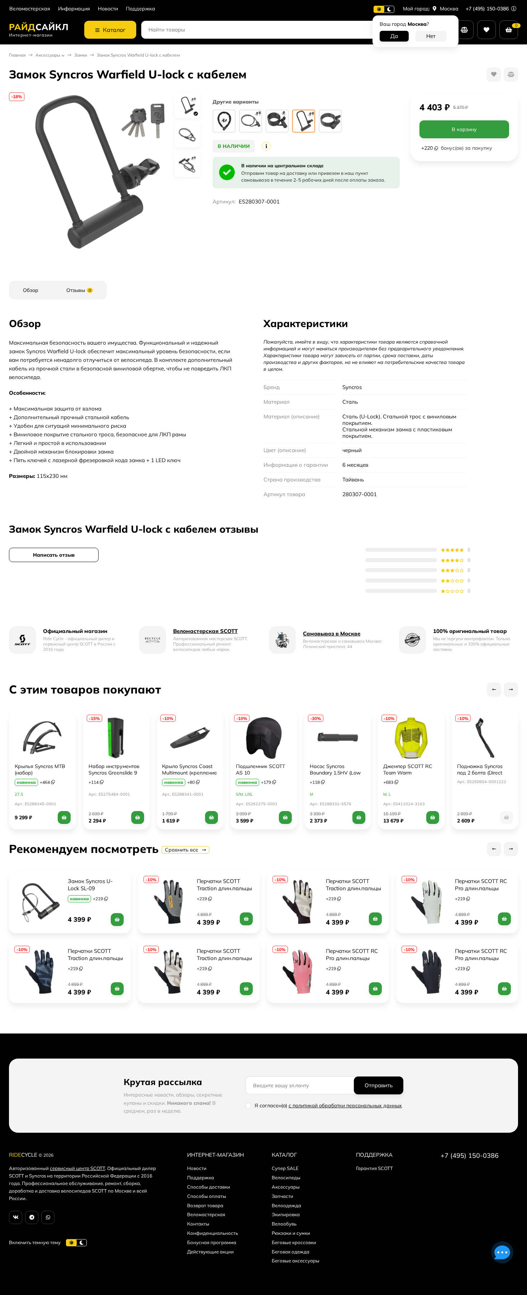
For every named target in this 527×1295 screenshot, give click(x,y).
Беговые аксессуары (295, 1260)
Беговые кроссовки (294, 1242)
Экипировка (286, 1214)
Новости (108, 9)
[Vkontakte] (15, 1217)
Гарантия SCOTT (374, 1168)
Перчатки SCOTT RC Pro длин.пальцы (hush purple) (481, 958)
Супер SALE (285, 1168)
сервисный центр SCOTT (77, 1168)
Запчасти (282, 1196)
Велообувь (284, 1224)
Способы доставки (208, 1187)
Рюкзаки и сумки (291, 1233)
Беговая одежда (290, 1252)
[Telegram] (31, 1217)
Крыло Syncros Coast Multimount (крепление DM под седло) (189, 772)
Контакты (198, 1224)
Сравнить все (182, 849)
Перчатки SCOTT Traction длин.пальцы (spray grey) (354, 888)
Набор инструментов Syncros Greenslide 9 (114, 769)
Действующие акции (210, 1252)
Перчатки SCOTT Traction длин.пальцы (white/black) (225, 888)
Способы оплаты (206, 1196)
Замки (80, 55)
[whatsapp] (47, 1217)
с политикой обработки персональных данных (345, 1105)
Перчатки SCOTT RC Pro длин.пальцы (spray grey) (481, 888)
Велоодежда (286, 1205)
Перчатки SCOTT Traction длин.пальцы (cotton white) (225, 958)
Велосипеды (286, 1177)
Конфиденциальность (212, 1233)
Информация (74, 9)
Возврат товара (205, 1205)
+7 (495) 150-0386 (488, 8)
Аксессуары (47, 55)
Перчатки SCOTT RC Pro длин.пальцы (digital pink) (352, 958)
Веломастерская (29, 9)
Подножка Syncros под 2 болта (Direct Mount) (480, 772)
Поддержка (140, 9)
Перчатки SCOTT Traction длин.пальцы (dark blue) (96, 958)
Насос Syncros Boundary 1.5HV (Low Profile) (335, 772)
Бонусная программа (211, 1242)
